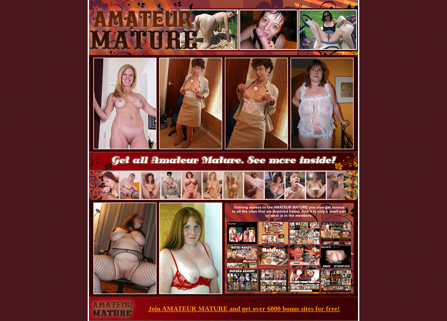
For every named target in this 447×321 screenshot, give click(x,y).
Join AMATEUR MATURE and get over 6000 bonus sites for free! (244, 308)
